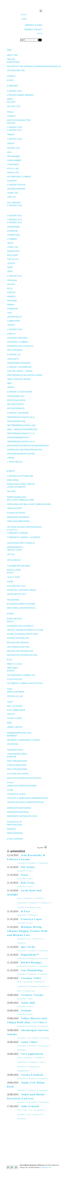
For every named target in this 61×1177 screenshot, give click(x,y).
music (31, 871)
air (31, 1110)
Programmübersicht (18, 437)
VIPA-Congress (15, 350)
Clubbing (12, 239)
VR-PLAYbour (13, 560)
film (42, 1062)
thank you (12, 193)
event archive (14, 619)
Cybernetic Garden (17, 533)
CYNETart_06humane (18, 413)
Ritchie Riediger (31, 962)
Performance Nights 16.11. (21, 442)
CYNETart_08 (13, 355)
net (30, 1038)
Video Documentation (18, 521)
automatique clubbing (19, 177)
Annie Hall (28, 1002)
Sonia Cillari (29, 1042)
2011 (26, 1110)
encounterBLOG (15, 408)
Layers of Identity (16, 487)
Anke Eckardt (30, 1106)
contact (11, 76)
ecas (29, 1114)
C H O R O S (12, 530)
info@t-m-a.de (46, 1167)
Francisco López (31, 919)
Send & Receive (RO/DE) (19, 379)
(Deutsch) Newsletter (19, 120)
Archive (11, 123)
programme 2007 (16, 396)
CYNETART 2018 (14, 127)
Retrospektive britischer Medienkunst (28, 446)
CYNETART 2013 (14, 220)
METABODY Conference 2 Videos (23, 740)
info (9, 152)
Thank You (12, 247)
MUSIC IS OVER (14, 570)
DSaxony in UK (14, 822)
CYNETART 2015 (14, 205)
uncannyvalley (30, 991)
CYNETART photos (16, 185)
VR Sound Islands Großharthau (24, 527)
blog (9, 288)
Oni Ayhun (28, 867)
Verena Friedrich (32, 1074)
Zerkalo (26, 1010)
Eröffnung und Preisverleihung (24, 450)
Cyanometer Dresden (18, 566)
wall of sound (15, 706)
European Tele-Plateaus (20, 346)
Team (9, 271)
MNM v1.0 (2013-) (15, 664)
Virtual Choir (14, 550)
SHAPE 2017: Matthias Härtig (21, 590)
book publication (16, 400)
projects (11, 471)
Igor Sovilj (28, 947)
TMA (9, 50)
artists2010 (21, 863)
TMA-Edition (13, 600)
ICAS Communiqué (16, 710)
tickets (11, 263)
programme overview (18, 363)
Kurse (10, 80)
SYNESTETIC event (16, 794)
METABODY (12, 736)
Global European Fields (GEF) (22, 634)
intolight (20, 907)
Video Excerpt (14, 508)
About (10, 99)
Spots (10, 243)
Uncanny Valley (31, 978)
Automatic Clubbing (17, 342)
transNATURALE (15, 750)
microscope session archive (22, 655)
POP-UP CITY (13, 259)
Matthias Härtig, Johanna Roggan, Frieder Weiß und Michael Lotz (27, 931)
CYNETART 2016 (14, 139)
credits (11, 292)
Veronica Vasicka (32, 995)
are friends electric (18, 647)
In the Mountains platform (21, 604)
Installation (43, 863)
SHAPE (10, 582)
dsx (30, 939)
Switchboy (12, 668)
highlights (13, 359)
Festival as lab (15, 696)
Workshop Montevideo (19, 808)
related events (15, 404)
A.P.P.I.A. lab (12, 168)
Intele (10, 621)
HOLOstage (12, 744)
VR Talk (11, 554)
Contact (11, 116)
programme (13, 156)
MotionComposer (16, 189)
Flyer (10, 790)
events (11, 671)
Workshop (45, 1038)
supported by (14, 317)
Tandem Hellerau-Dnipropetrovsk (25, 802)
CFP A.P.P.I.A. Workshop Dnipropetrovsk (27, 798)
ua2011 (36, 1038)
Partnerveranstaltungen (21, 454)
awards (11, 296)
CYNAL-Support (15, 839)
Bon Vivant (12, 255)
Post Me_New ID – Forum (19, 371)
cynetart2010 (22, 903)
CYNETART (12, 86)
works (10, 305)
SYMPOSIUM (13, 164)
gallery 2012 (14, 106)
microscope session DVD (20, 651)
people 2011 (13, 173)
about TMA (12, 55)
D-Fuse (25, 911)
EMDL (9, 723)
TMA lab (11, 59)
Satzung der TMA (16, 70)
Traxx (24, 875)
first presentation (17, 761)
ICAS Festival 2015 (16, 586)
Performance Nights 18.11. (21, 417)
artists (11, 284)
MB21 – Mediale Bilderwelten (22, 429)
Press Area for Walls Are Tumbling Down (29, 504)
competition (13, 235)
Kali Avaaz (28, 882)
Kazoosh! (12, 181)
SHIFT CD (11, 197)
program (12, 280)
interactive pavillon (18, 638)
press (10, 112)
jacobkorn (30, 907)
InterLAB (11, 757)
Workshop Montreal (18, 812)
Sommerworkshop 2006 (19, 733)
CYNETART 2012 (14, 222)
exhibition (12, 231)
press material (15, 833)
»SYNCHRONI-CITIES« (17, 754)
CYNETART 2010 (14, 276)
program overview (17, 338)
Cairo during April (17, 765)
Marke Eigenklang (16, 497)
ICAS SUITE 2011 (14, 679)
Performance (33, 915)
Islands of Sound (16, 513)
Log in (39, 33)
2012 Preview (13, 203)
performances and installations (24, 375)
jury (9, 313)
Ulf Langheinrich (32, 1054)
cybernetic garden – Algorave (23, 537)
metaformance (15, 547)
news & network (15, 692)
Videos (10, 134)
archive (10, 613)
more (10, 267)
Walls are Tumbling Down (20, 500)
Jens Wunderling (32, 970)
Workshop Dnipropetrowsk (22, 786)
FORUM (10, 458)
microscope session (17, 643)
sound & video (14, 718)
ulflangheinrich (23, 1071)
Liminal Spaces (14, 727)
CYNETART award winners (20, 95)
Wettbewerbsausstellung (21, 425)
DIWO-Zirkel (13, 480)
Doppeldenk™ (30, 954)
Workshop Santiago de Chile (22, 816)
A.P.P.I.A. (10, 783)
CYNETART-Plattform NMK (20, 476)
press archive (14, 825)
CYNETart (39, 898)
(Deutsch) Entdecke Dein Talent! (24, 778)
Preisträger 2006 (16, 421)
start (10, 702)
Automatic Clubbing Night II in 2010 (25, 683)
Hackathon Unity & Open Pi (21, 543)
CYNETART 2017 (14, 130)
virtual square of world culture (25, 630)
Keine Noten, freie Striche (21, 484)
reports (11, 829)
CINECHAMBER (14, 160)
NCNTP (10, 573)
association (13, 62)
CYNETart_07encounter (19, 392)
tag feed (40, 847)
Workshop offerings (18, 517)
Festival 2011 (13, 148)
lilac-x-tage (13, 577)
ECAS (9, 660)
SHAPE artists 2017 (16, 594)
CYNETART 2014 (14, 216)
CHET (9, 689)
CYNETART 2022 (14, 91)
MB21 (9, 383)
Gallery (11, 102)
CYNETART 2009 (14, 329)
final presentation (17, 769)
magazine (12, 301)
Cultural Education (17, 774)
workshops (13, 251)
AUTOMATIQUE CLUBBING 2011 (21, 675)
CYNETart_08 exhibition (19, 367)
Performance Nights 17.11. (21, 433)
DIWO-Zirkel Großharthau (21, 608)
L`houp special (15, 462)
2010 (19, 898)
